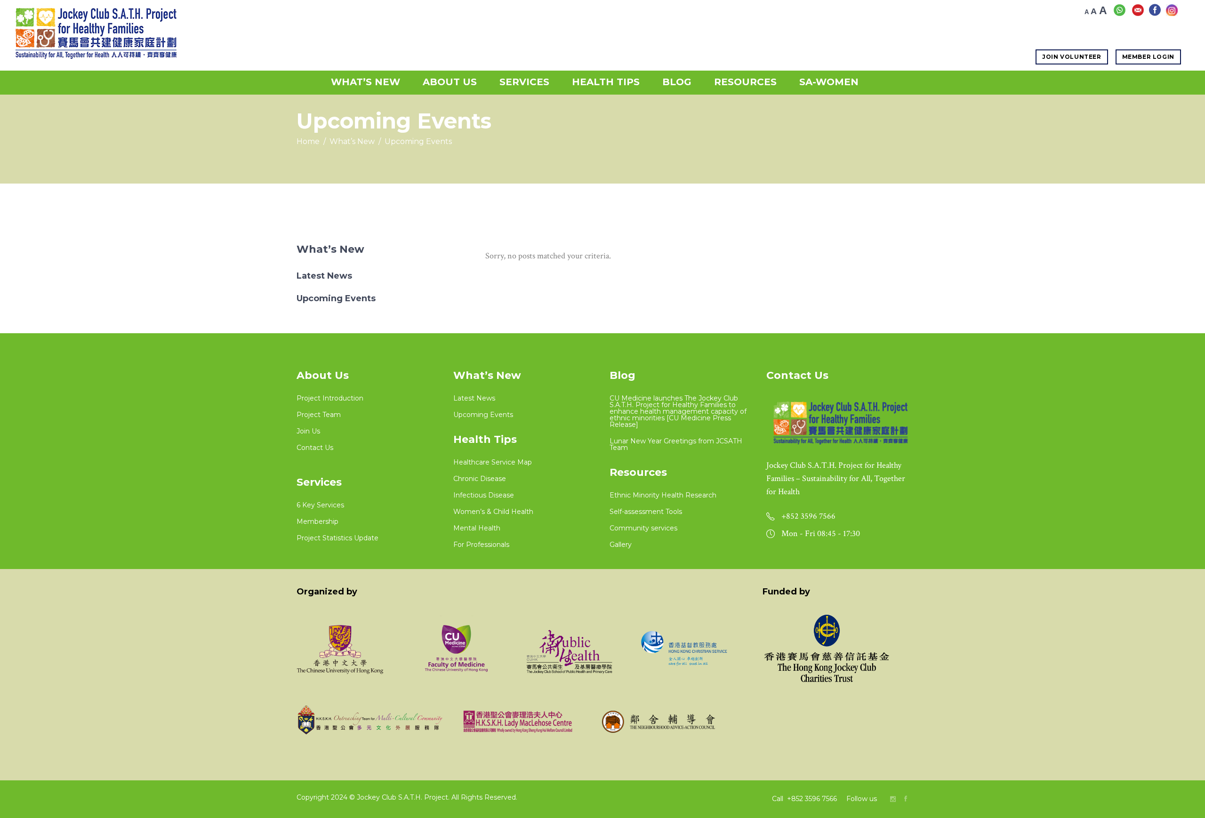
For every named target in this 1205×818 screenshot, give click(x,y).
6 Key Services (320, 505)
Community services (643, 528)
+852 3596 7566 (813, 798)
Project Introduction (330, 398)
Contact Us (315, 447)
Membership (317, 521)
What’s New (352, 141)
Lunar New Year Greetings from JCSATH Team (676, 444)
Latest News (324, 276)
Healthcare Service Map (492, 462)
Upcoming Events (336, 298)
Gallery (621, 544)
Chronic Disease (479, 478)
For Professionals (481, 544)
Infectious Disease (483, 495)
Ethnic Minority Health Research (663, 495)
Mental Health (476, 528)
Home (308, 141)
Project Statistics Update (337, 538)
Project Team (319, 414)
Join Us (308, 431)
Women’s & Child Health (493, 511)
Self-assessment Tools (646, 511)
